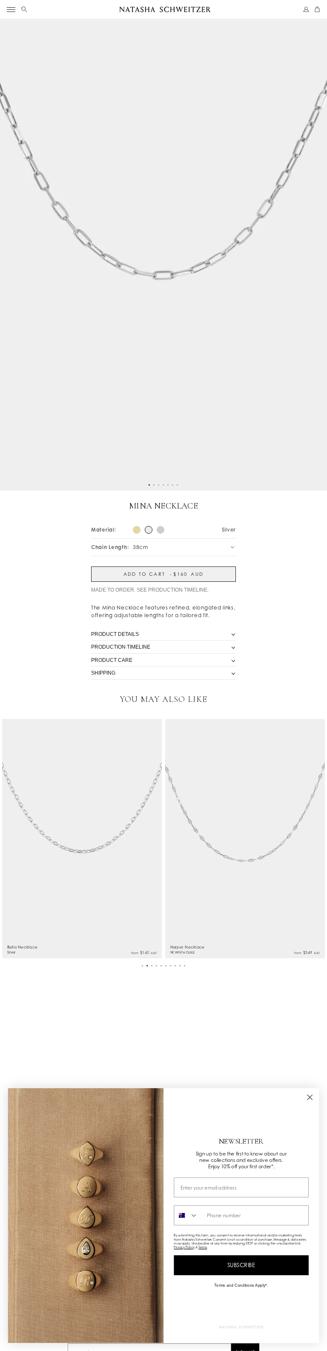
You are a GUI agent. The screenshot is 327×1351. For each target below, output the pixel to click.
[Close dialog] (310, 1097)
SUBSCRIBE (241, 1265)
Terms (202, 1247)
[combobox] (188, 1215)
